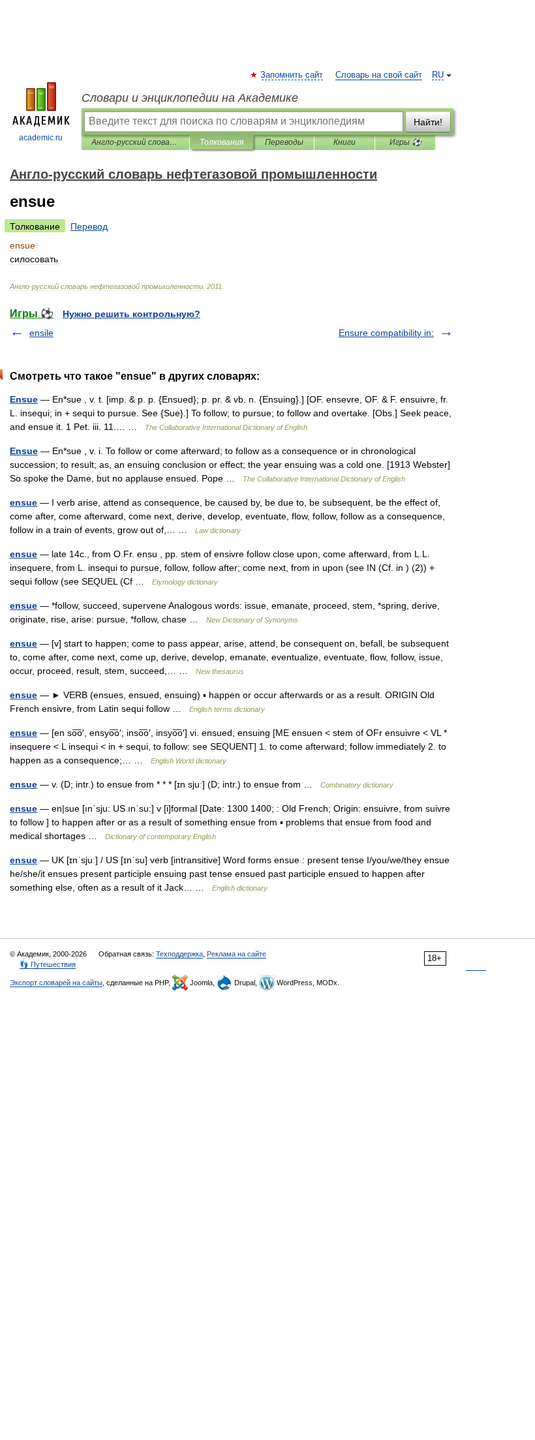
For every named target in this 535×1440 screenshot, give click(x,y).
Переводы (284, 142)
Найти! (428, 122)
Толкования (221, 142)
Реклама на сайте (236, 954)
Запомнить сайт (292, 75)
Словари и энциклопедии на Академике (190, 97)
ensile (41, 333)
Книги (344, 142)
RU (438, 75)
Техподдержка (179, 954)
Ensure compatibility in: (386, 333)
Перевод (89, 226)
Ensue (24, 399)
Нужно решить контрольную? (131, 314)
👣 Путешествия (48, 964)
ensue (23, 502)
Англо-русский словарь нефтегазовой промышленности (135, 142)
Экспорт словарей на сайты (56, 983)
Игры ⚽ (405, 142)
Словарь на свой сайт (378, 75)
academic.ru (41, 137)
